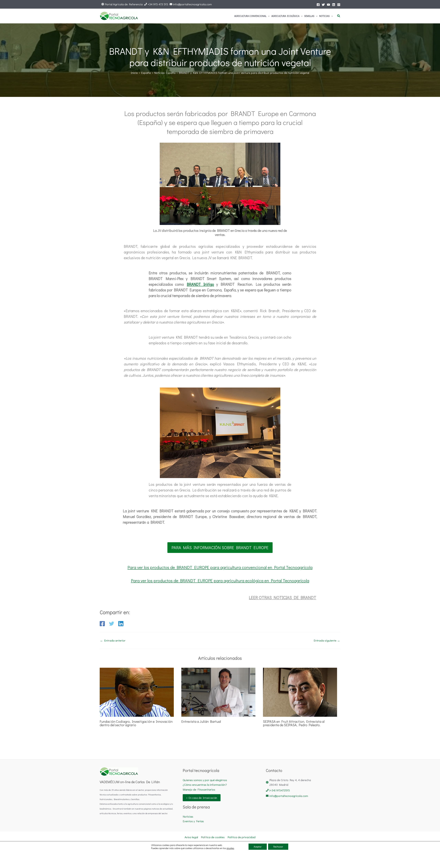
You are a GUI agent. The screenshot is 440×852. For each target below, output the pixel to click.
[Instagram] (338, 4)
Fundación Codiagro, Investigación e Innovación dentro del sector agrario (136, 723)
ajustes (230, 848)
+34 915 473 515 (158, 4)
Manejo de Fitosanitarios (199, 789)
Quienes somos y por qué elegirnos (205, 780)
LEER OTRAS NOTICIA (269, 597)
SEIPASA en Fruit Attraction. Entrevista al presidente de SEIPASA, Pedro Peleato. (293, 723)
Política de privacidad (241, 837)
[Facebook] (318, 4)
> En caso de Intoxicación (201, 798)
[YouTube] (328, 4)
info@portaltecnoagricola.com (192, 4)
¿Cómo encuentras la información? (205, 785)
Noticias (188, 816)
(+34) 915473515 (279, 790)
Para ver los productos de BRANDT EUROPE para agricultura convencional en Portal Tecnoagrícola (220, 567)
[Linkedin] (120, 623)
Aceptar (258, 846)
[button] (268, 16)
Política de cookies (213, 837)
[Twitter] (323, 4)
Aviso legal (191, 837)
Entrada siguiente (327, 640)
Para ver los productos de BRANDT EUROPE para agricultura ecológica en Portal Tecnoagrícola (220, 580)
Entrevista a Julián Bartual (201, 721)
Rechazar (278, 846)
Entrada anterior (112, 640)
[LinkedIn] (333, 4)
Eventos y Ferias (193, 821)
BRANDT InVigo (200, 284)
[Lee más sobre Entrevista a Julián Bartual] (218, 692)
